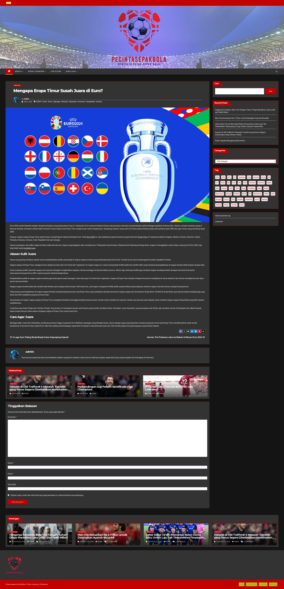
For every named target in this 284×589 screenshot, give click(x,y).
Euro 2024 (71, 71)
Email (10, 474)
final (245, 183)
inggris (269, 183)
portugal (218, 199)
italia (217, 188)
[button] (277, 71)
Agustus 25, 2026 (19, 541)
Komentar (12, 417)
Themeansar (44, 584)
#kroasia (64, 102)
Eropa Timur (142, 237)
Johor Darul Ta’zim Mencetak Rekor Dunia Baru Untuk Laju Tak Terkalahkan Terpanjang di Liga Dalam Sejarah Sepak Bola (175, 537)
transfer (234, 205)
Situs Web (12, 484)
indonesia (261, 183)
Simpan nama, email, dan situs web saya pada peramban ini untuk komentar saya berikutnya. (47, 495)
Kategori (218, 157)
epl (229, 183)
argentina (242, 177)
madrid (266, 188)
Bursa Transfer (36, 71)
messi (244, 194)
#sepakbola (90, 102)
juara (237, 188)
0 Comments (44, 541)
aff (235, 177)
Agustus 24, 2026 (87, 541)
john (231, 188)
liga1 (259, 188)
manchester (219, 194)
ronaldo (240, 199)
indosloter (219, 222)
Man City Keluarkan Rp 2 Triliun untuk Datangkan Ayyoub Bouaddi (242, 118)
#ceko (44, 102)
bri (269, 177)
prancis (226, 199)
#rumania (81, 102)
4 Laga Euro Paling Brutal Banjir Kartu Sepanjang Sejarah (40, 337)
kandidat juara (29, 248)
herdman (252, 183)
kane (243, 188)
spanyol (264, 199)
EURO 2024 (17, 85)
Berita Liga (13, 532)
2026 (223, 177)
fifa (239, 183)
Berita (18, 71)
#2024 (38, 102)
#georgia (56, 102)
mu (250, 194)
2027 (229, 177)
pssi (233, 199)
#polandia (73, 102)
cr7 (217, 183)
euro (233, 183)
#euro (50, 102)
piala (273, 194)
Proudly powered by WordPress (16, 584)
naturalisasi (257, 194)
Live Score (56, 71)
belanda (256, 177)
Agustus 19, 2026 (223, 541)
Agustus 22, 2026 (155, 541)
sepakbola (249, 199)
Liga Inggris (82, 532)
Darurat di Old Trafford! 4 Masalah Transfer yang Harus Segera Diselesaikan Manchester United (38, 389)
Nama (11, 463)
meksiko (236, 194)
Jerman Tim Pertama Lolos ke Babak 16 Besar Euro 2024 (175, 337)
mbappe (228, 194)
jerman (224, 188)
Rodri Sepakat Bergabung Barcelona (230, 141)
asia (249, 177)
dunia (223, 183)
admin (26, 99)
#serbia (99, 102)
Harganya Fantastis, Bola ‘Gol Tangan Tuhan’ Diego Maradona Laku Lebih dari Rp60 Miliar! (38, 536)
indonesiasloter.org (223, 216)
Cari (217, 83)
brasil (263, 177)
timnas (226, 205)
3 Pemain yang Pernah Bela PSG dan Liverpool (169, 388)
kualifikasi (251, 188)
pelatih (266, 194)
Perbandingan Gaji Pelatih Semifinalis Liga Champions (105, 388)
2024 (217, 177)
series (257, 199)
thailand (218, 205)
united (242, 205)
